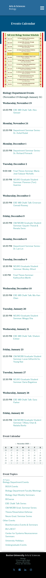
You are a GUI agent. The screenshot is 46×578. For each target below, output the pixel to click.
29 (23, 450)
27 (11, 450)
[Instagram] (31, 570)
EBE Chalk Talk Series (15, 503)
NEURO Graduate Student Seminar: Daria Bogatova (25, 380)
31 (34, 450)
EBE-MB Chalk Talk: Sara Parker (25, 401)
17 (11, 458)
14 (34, 455)
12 (23, 455)
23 (6, 461)
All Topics (6, 480)
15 (40, 455)
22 (40, 458)
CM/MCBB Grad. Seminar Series (21, 507)
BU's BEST (10, 529)
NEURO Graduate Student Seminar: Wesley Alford (25, 267)
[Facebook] (20, 570)
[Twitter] (14, 570)
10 (11, 455)
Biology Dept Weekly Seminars (20, 495)
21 (34, 458)
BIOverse (9, 499)
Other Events (9, 520)
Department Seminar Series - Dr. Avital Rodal (27, 131)
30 (29, 450)
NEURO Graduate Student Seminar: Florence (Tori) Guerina (25, 182)
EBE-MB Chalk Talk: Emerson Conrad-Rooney (27, 204)
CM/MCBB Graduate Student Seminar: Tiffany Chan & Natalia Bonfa (27, 423)
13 (29, 455)
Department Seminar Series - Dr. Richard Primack (27, 152)
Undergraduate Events (16, 545)
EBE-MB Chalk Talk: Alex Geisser (25, 111)
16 (6, 458)
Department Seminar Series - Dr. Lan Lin (27, 247)
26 (6, 450)
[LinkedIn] (25, 570)
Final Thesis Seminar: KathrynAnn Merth (23, 276)
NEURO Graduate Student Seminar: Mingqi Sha (25, 317)
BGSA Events (11, 486)
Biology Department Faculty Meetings (23, 490)
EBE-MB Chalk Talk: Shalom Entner (26, 337)
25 (17, 461)
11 (17, 455)
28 (17, 450)
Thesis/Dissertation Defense (18, 512)
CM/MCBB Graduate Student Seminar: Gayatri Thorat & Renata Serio (27, 226)
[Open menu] (42, 8)
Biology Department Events (16, 482)
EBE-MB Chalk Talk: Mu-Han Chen (26, 296)
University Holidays (14, 540)
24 (11, 461)
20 (29, 458)
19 (23, 458)
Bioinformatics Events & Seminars (21, 524)
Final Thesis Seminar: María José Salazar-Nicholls (26, 172)
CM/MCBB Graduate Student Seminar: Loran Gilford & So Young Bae (27, 359)
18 (17, 458)
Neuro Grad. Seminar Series (18, 516)
